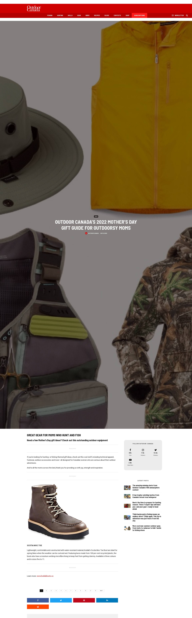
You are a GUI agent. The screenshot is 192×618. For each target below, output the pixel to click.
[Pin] (84, 600)
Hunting (60, 15)
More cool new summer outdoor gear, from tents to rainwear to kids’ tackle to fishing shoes (146, 528)
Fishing (49, 15)
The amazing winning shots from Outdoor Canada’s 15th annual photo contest (146, 487)
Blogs (107, 15)
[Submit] (38, 607)
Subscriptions (139, 15)
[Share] (38, 600)
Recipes (97, 15)
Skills (70, 15)
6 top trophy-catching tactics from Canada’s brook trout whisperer (145, 496)
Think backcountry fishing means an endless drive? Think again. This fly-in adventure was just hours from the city (146, 517)
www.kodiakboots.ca (45, 576)
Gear (79, 15)
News (87, 15)
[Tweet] (61, 600)
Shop (127, 15)
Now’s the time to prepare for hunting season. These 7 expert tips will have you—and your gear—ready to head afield (146, 505)
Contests (117, 15)
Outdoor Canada (93, 233)
